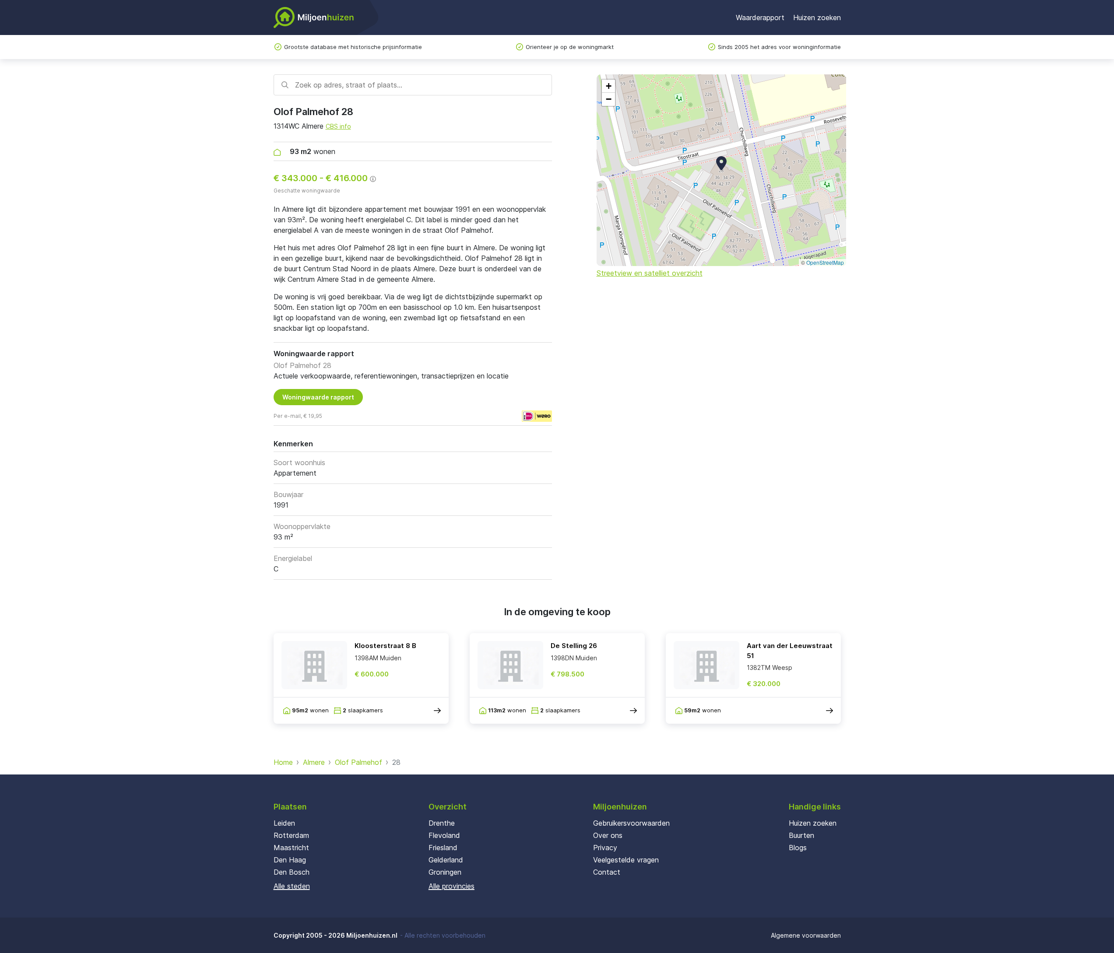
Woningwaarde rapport (318, 397)
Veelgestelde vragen (626, 859)
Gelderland (446, 859)
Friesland (443, 847)
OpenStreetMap (825, 262)
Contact (606, 872)
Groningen (445, 872)
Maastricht (291, 847)
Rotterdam (291, 835)
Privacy (605, 847)
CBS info (338, 126)
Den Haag (290, 859)
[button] (721, 163)
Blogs (798, 847)
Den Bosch (291, 872)
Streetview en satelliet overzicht (650, 273)
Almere (314, 762)
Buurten (801, 835)
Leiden (284, 823)
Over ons (607, 835)
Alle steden (292, 886)
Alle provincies (451, 886)
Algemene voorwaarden (806, 935)
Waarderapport (760, 17)
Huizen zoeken (817, 17)
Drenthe (442, 823)
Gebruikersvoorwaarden (631, 823)
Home (283, 762)
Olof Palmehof (358, 762)
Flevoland (444, 835)
